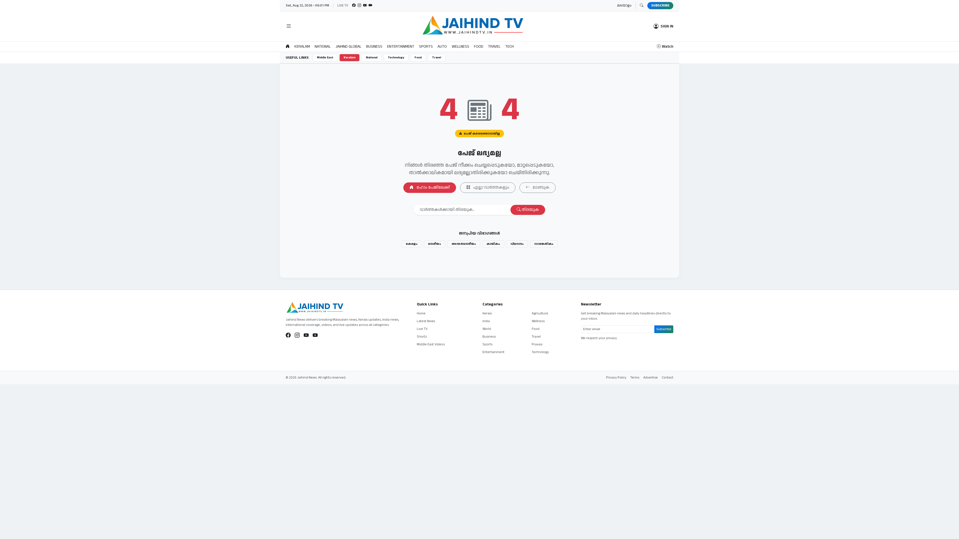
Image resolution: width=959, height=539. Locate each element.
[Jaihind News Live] (306, 335)
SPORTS (426, 46)
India (486, 321)
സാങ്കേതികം (543, 244)
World (486, 328)
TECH (509, 46)
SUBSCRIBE (660, 5)
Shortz (422, 336)
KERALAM (302, 46)
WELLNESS (460, 46)
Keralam (349, 57)
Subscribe (663, 329)
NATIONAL (323, 46)
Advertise (650, 377)
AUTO (442, 46)
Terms (634, 377)
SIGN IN (667, 26)
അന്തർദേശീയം (464, 244)
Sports (487, 344)
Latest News (426, 321)
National (371, 57)
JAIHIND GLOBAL (348, 46)
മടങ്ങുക (540, 187)
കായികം (493, 244)
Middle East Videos (431, 344)
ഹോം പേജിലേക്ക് (433, 187)
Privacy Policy (616, 377)
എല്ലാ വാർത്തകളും (490, 187)
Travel (436, 57)
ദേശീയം (434, 244)
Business (489, 336)
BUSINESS (374, 46)
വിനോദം (517, 244)
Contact (667, 377)
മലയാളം (624, 5)
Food (418, 57)
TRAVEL (494, 46)
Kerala (487, 313)
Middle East (325, 57)
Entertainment (493, 352)
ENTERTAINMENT (400, 46)
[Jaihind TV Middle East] (315, 335)
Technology (396, 57)
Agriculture (540, 313)
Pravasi (537, 344)
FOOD (478, 46)
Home (421, 313)
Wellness (538, 321)
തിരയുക (530, 210)
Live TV (422, 328)
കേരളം (412, 244)
